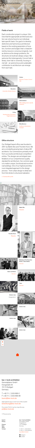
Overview (21, 263)
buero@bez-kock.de (9, 398)
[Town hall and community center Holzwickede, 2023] (9, 104)
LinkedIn (23, 436)
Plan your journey (7, 414)
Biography (21, 209)
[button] (17, 354)
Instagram (23, 435)
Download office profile (8, 176)
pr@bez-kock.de (8, 409)
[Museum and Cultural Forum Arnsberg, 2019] (9, 81)
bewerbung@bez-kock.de (11, 403)
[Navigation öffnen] (32, 3)
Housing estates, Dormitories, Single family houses (9, 115)
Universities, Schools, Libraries (9, 91)
